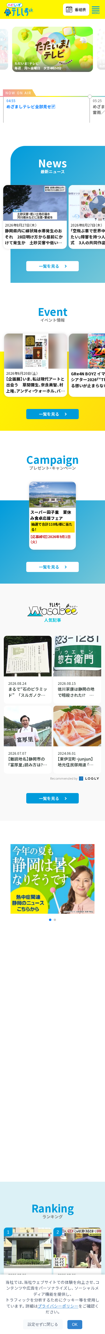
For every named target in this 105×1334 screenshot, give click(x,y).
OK (75, 1324)
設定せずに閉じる (43, 1324)
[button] (50, 920)
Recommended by (64, 778)
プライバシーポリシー (58, 1306)
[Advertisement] (52, 1001)
